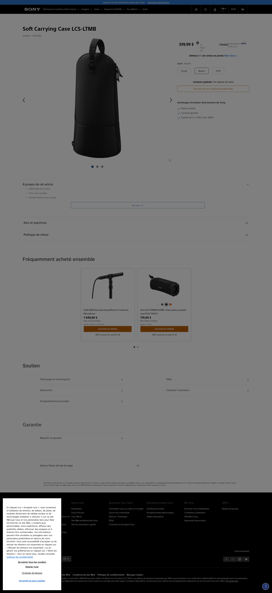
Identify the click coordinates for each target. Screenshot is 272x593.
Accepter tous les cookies (32, 562)
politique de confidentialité (20, 557)
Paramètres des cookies (32, 580)
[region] (32, 544)
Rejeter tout (32, 566)
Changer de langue (32, 573)
